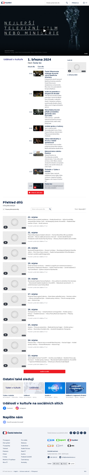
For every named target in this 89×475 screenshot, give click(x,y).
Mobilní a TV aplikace (9, 459)
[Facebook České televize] (74, 432)
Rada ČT (23, 451)
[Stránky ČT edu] (71, 446)
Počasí (5, 454)
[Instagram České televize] (71, 432)
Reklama (23, 443)
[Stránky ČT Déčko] (51, 446)
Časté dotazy (25, 459)
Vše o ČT (5, 462)
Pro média (24, 440)
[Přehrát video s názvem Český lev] (44, 31)
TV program (6, 440)
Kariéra (23, 454)
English (16, 471)
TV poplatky (6, 445)
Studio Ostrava (25, 448)
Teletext (5, 448)
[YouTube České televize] (77, 432)
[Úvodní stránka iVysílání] (8, 3)
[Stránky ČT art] (59, 446)
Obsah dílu (31, 67)
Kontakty (24, 462)
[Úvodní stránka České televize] (12, 432)
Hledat (66, 2)
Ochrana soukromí (24, 471)
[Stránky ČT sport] (61, 441)
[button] (44, 31)
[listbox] (63, 463)
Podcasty (5, 451)
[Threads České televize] (84, 432)
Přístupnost (34, 471)
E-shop (5, 457)
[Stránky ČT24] (51, 441)
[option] (56, 463)
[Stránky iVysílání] (73, 441)
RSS (85, 471)
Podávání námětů (26, 457)
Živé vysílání (6, 443)
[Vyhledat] (50, 209)
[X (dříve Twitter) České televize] (81, 432)
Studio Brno (24, 445)
